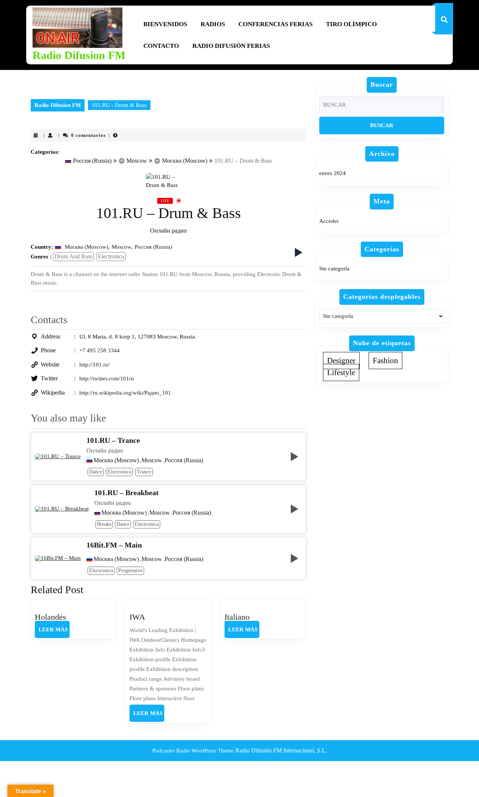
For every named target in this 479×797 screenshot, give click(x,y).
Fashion (385, 360)
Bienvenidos (165, 24)
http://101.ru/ (94, 365)
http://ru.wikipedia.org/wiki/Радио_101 (125, 393)
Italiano (237, 617)
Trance (144, 472)
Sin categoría (334, 269)
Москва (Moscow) (184, 160)
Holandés (50, 617)
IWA (137, 617)
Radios (213, 24)
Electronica (111, 256)
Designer (341, 360)
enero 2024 (332, 173)
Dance (95, 472)
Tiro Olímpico (351, 24)
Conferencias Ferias (275, 24)
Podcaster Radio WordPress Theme (193, 751)
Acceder (329, 221)
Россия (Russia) (92, 160)
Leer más (54, 632)
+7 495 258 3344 (99, 350)
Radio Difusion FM (79, 55)
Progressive (130, 570)
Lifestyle (341, 372)
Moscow (136, 160)
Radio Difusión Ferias (231, 45)
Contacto (161, 45)
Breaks (104, 524)
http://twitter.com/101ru (106, 378)
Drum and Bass (73, 256)
